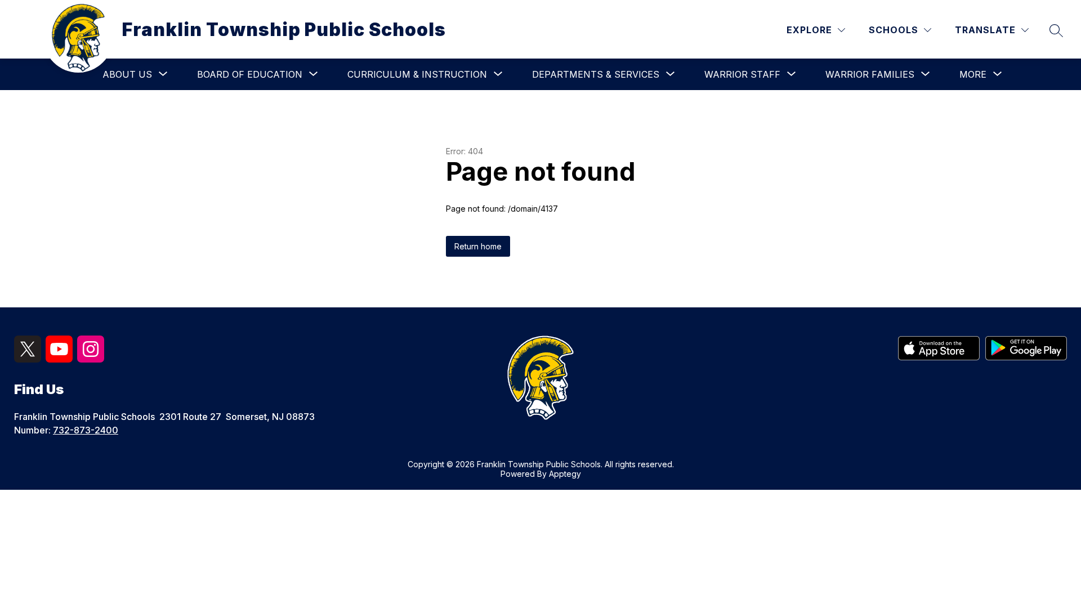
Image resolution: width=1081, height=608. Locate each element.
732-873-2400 (85, 430)
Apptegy (565, 474)
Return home (478, 246)
